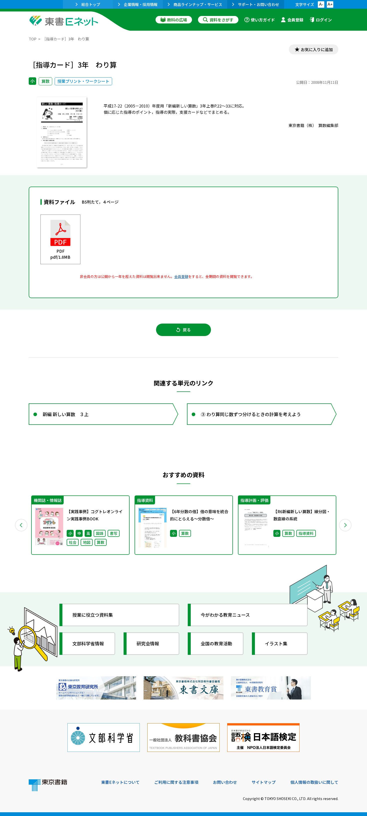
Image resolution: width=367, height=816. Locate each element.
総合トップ (90, 4)
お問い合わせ (225, 782)
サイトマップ (264, 782)
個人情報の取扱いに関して (314, 782)
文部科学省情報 (88, 643)
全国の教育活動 (216, 643)
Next (345, 525)
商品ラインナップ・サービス (198, 4)
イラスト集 (276, 643)
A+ (330, 4)
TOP (32, 38)
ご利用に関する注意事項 (176, 782)
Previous (21, 525)
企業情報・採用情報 (141, 4)
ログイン (324, 20)
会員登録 (295, 20)
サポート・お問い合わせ (258, 4)
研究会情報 (148, 643)
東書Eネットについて (120, 782)
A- (321, 4)
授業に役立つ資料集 (92, 614)
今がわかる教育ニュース (225, 614)
